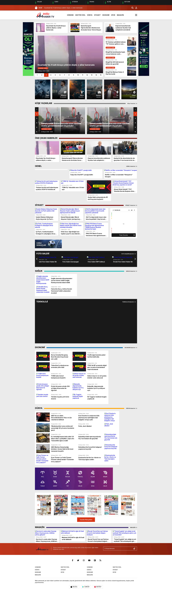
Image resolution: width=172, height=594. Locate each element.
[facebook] (72, 560)
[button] (35, 259)
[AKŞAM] (111, 505)
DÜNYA (89, 15)
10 (78, 75)
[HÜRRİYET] (44, 505)
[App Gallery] (98, 587)
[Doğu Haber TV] (45, 15)
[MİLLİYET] (128, 505)
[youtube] (89, 560)
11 (82, 75)
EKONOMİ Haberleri (130, 347)
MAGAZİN (120, 15)
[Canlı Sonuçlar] (48, 244)
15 (100, 75)
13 (91, 75)
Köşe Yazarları (131, 103)
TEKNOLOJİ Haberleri (128, 302)
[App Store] (74, 587)
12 (87, 75)
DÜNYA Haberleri (131, 408)
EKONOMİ (105, 15)
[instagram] (84, 560)
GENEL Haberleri (131, 166)
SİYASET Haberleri (130, 205)
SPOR (113, 15)
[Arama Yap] (131, 7)
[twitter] (78, 560)
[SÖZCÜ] (77, 505)
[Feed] (100, 560)
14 (96, 75)
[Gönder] (135, 548)
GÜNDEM (70, 15)
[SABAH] (61, 505)
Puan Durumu (123, 235)
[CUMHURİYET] (94, 505)
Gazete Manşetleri (86, 520)
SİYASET (97, 15)
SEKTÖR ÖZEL (80, 15)
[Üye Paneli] (135, 7)
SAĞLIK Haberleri (131, 271)
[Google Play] (86, 587)
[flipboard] (95, 560)
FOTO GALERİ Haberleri (127, 253)
